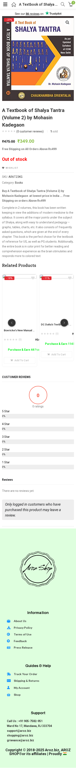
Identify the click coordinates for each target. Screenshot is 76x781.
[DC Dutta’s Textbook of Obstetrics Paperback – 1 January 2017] (57, 278)
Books (19, 182)
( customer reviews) (30, 131)
